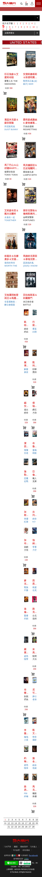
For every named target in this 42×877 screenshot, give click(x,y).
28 (33, 827)
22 (12, 827)
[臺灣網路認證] (26, 859)
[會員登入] (32, 3)
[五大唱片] (21, 841)
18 (30, 823)
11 (5, 823)
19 (33, 823)
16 (23, 823)
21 (9, 827)
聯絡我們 (24, 847)
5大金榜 (16, 850)
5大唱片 (9, 3)
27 (30, 827)
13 (12, 823)
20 (37, 823)
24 (19, 827)
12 (9, 823)
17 (26, 823)
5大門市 (8, 847)
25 (23, 827)
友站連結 (26, 850)
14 (16, 823)
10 (37, 819)
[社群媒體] (33, 855)
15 (19, 823)
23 (16, 827)
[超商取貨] (15, 855)
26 (26, 827)
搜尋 (21, 3)
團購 (16, 847)
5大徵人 (33, 847)
